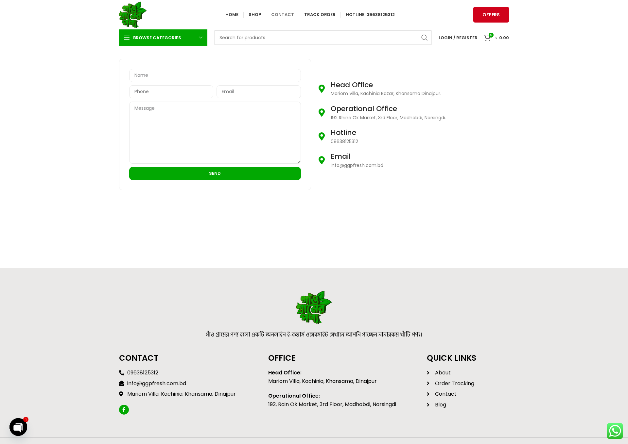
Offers (491, 14)
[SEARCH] (424, 37)
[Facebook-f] (124, 410)
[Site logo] (133, 14)
